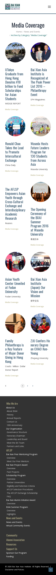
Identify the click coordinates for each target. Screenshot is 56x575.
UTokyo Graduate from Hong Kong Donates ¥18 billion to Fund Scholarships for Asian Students (14, 84)
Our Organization (14, 428)
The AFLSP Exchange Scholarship (22, 493)
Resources (11, 544)
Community (11, 535)
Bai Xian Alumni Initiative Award (20, 500)
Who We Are (12, 403)
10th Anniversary (14, 425)
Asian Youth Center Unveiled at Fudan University (15, 285)
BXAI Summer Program (17, 507)
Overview (11, 457)
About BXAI (12, 411)
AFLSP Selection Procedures (20, 489)
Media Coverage (11, 109)
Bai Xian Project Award (16, 465)
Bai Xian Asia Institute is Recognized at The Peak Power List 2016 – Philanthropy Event (41, 82)
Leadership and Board (17, 439)
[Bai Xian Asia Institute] (12, 7)
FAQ (9, 496)
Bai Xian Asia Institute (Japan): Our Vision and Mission (39, 287)
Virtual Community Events (18, 525)
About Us (10, 407)
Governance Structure (17, 432)
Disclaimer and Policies (14, 569)
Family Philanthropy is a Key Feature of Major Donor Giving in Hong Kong (14, 351)
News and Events (32, 31)
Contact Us (12, 421)
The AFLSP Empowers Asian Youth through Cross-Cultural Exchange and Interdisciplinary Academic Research (15, 204)
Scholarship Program (16, 475)
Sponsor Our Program (16, 552)
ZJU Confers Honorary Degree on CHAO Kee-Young (40, 347)
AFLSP (9, 450)
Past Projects (13, 472)
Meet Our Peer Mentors (18, 461)
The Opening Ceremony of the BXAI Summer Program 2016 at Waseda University (40, 222)
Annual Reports (14, 418)
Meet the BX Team (15, 442)
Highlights (11, 514)
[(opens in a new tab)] (15, 52)
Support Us (11, 549)
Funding (9, 556)
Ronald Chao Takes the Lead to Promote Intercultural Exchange (14, 152)
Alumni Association (15, 540)
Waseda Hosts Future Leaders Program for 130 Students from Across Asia (40, 154)
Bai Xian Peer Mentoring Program (21, 454)
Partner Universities (16, 482)
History (10, 414)
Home (19, 31)
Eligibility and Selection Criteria (21, 486)
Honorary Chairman (16, 435)
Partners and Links (15, 446)
